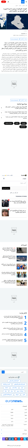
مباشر (3, 1)
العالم (20, 5)
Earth (12, 412)
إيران (22, 388)
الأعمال (25, 412)
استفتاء (6, 388)
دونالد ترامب (14, 388)
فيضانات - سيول (20, 391)
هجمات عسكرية (9, 123)
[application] (14, 21)
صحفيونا (25, 424)
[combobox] (14, 372)
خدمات (25, 430)
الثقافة (12, 418)
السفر (26, 418)
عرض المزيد (24, 434)
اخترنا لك (24, 245)
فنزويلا (17, 394)
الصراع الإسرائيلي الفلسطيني (19, 384)
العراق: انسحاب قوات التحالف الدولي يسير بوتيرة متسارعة (16, 117)
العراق (17, 5)
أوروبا (26, 409)
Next (26, 415)
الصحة (12, 415)
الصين (24, 394)
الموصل (23, 123)
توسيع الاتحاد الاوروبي (7, 394)
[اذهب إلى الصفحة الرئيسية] (23, 1)
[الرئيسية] (26, 5)
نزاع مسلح (23, 127)
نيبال (12, 391)
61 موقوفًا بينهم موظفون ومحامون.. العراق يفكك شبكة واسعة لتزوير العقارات (16, 107)
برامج (12, 421)
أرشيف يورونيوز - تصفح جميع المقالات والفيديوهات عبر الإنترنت (7, 425)
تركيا (6, 391)
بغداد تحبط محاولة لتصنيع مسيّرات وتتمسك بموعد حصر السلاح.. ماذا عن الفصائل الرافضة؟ (16, 112)
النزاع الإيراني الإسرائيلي (14, 381)
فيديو (26, 421)
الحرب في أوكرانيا (6, 384)
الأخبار (23, 5)
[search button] (3, 372)
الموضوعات (25, 406)
